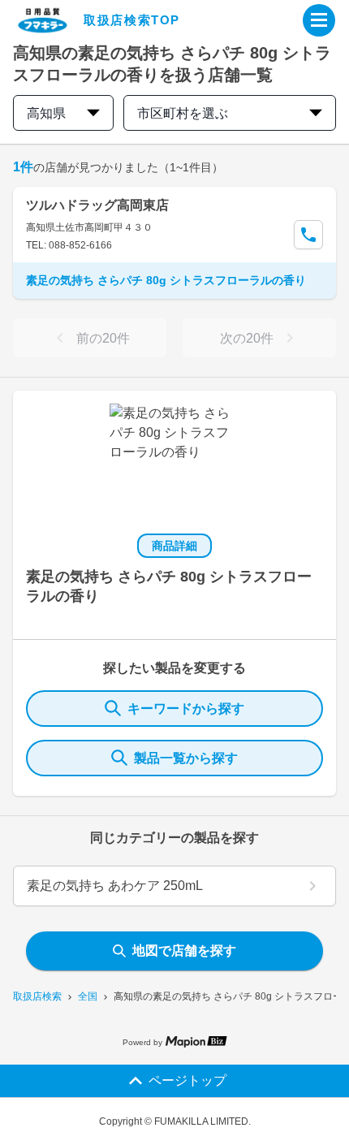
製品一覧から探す (186, 758)
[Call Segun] (308, 234)
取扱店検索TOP (132, 20)
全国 (87, 996)
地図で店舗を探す (184, 950)
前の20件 (103, 338)
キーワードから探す (185, 708)
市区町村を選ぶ (182, 113)
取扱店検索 (37, 996)
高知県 (46, 113)
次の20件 (247, 338)
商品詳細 (174, 545)
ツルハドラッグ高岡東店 (97, 205)
